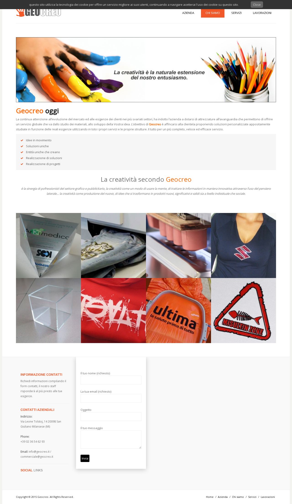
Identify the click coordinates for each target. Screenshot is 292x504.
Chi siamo (213, 13)
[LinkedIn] (38, 476)
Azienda (188, 13)
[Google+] (33, 476)
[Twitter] (23, 476)
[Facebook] (28, 476)
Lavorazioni (262, 13)
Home (210, 497)
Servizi (236, 13)
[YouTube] (44, 476)
